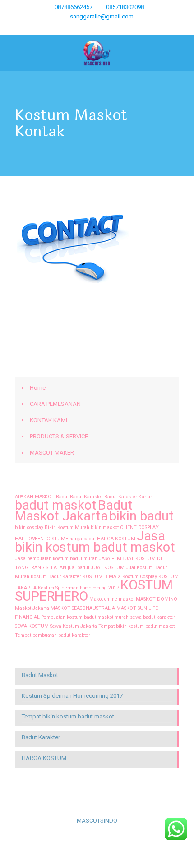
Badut (62, 497)
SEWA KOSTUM (32, 626)
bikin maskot (105, 527)
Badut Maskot (40, 675)
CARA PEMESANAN (55, 403)
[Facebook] (56, 28)
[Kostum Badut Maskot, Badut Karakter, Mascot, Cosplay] (97, 53)
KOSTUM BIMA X (102, 577)
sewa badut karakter (152, 617)
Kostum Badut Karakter (56, 577)
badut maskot (56, 505)
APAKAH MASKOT (35, 497)
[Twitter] (79, 28)
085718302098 (125, 7)
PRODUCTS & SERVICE (59, 436)
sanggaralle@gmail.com (102, 16)
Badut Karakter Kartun (128, 497)
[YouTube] (91, 28)
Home (38, 387)
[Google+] (68, 28)
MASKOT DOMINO (156, 599)
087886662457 (73, 7)
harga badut (82, 539)
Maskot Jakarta (32, 608)
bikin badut (141, 516)
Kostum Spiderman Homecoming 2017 (72, 695)
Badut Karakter (86, 497)
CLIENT (128, 527)
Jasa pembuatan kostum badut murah (56, 559)
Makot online (103, 599)
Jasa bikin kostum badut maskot (95, 541)
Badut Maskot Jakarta (74, 510)
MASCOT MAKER (52, 452)
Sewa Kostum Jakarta (73, 626)
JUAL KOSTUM (108, 568)
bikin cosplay (29, 527)
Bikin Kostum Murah (67, 527)
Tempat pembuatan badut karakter (52, 635)
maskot (126, 599)
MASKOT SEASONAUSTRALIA (83, 608)
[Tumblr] (138, 28)
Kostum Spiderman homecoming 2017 (78, 588)
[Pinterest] (115, 28)
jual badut (78, 568)
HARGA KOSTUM (116, 539)
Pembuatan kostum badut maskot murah (85, 617)
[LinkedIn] (103, 28)
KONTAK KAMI (48, 420)
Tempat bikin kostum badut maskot (136, 626)
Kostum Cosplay (139, 577)
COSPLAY (148, 527)
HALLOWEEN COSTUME (41, 539)
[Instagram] (126, 28)
